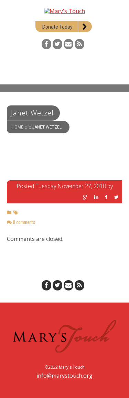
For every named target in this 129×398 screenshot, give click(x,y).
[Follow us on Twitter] (57, 44)
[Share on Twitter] (116, 197)
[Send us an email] (68, 44)
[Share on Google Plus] (85, 197)
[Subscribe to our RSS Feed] (79, 44)
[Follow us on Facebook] (46, 44)
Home (17, 127)
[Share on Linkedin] (96, 197)
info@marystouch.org (64, 375)
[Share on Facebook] (106, 197)
